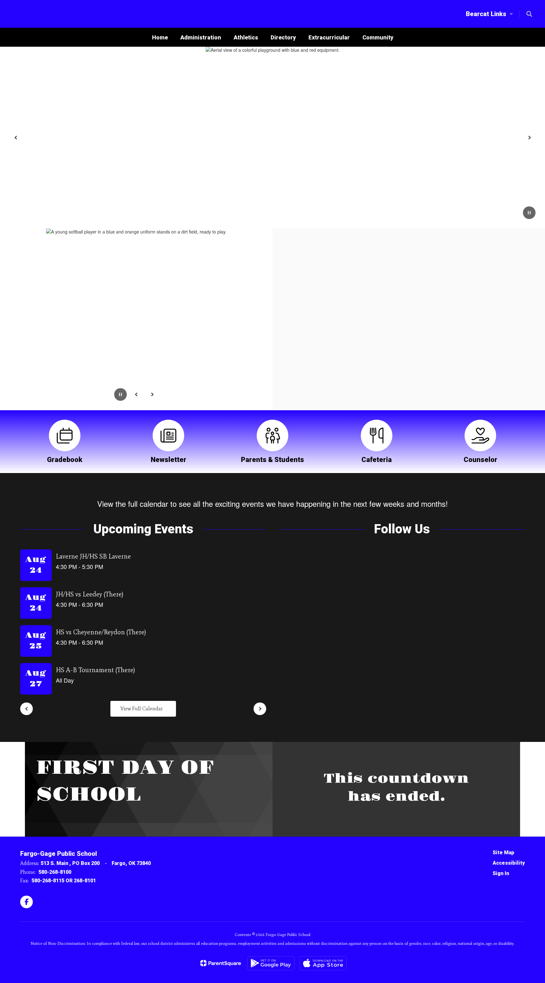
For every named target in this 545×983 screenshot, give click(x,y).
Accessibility (509, 863)
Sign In (501, 873)
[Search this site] (529, 14)
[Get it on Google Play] (271, 963)
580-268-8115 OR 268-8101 (64, 881)
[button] (489, 14)
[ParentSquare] (221, 963)
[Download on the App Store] (323, 963)
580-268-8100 (54, 872)
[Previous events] (26, 708)
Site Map (503, 853)
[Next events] (260, 708)
